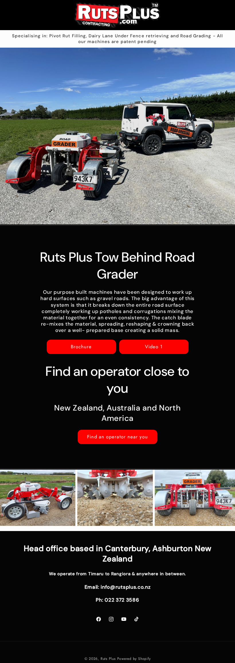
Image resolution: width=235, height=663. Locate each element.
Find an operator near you (117, 436)
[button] (13, 15)
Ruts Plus (109, 658)
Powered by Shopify (134, 658)
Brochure (81, 346)
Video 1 (154, 346)
